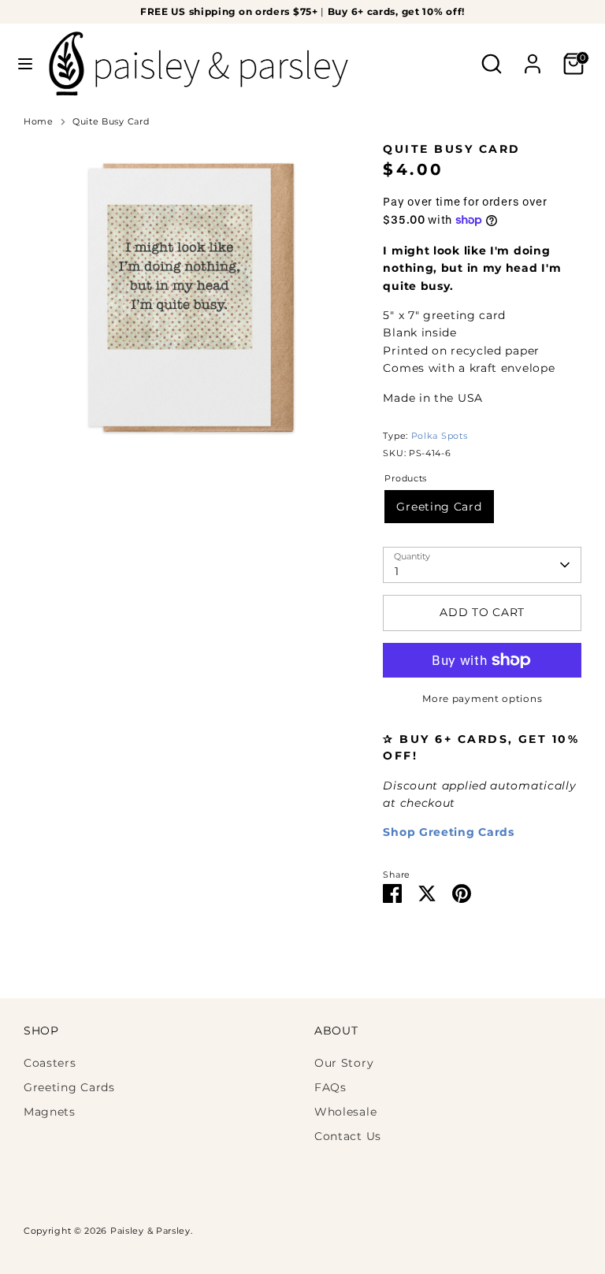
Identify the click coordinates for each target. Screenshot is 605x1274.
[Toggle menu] (25, 64)
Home (39, 122)
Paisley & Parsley (150, 1231)
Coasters (50, 1063)
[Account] (532, 57)
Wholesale (345, 1112)
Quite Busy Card (111, 122)
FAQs (330, 1087)
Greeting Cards (69, 1087)
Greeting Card (438, 507)
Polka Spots (439, 436)
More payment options (482, 698)
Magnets (50, 1112)
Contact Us (347, 1136)
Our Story (343, 1063)
